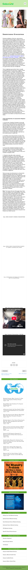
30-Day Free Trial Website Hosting (10, 515)
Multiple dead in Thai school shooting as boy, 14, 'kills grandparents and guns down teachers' (13, 421)
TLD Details (5, 544)
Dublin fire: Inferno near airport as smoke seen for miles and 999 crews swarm (12, 448)
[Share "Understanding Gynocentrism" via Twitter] (14, 365)
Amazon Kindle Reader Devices (10, 551)
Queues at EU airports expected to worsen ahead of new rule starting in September (13, 434)
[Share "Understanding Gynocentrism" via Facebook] (11, 365)
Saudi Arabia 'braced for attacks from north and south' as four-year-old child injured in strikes (13, 441)
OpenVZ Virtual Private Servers (9, 531)
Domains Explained (7, 538)
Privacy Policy (18, 568)
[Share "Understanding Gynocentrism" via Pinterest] (16, 365)
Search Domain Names (8, 541)
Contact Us (11, 568)
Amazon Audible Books (8, 557)
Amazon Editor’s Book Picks (9, 561)
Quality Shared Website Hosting (10, 518)
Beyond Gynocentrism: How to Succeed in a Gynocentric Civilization (13, 56)
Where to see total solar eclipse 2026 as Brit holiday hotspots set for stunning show (13, 428)
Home (7, 568)
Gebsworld (7, 567)
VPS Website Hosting (7, 528)
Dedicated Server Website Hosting (10, 525)
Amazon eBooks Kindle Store (9, 554)
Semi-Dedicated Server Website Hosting (12, 521)
